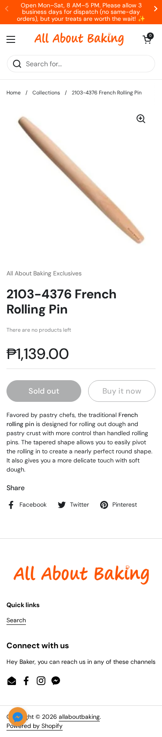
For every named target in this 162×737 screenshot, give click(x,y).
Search (16, 620)
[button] (147, 39)
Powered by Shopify (34, 726)
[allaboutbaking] (79, 39)
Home (13, 92)
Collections (46, 92)
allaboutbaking (79, 717)
